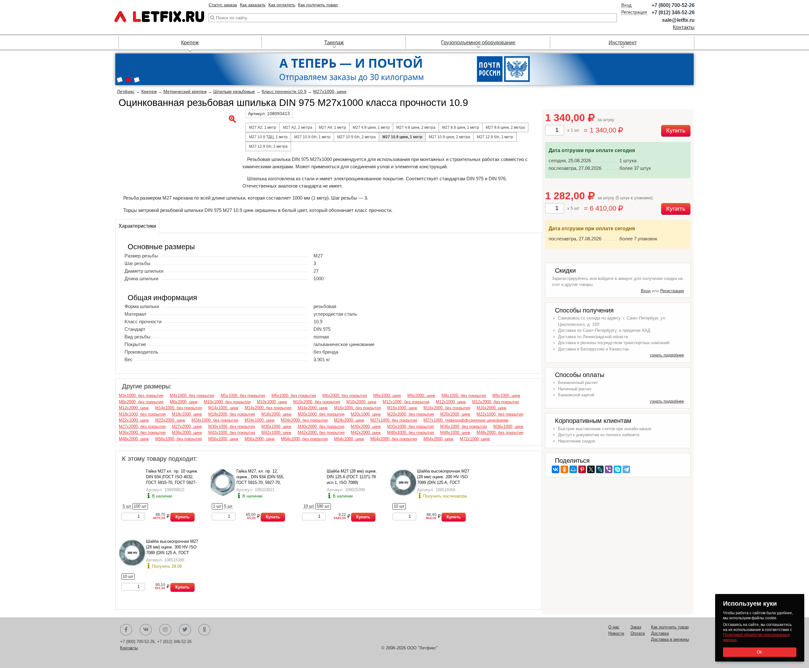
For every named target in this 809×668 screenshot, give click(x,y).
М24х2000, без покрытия (304, 420)
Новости (616, 633)
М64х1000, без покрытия (304, 438)
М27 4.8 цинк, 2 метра (415, 127)
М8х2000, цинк (184, 401)
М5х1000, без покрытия (243, 395)
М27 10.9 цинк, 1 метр (402, 137)
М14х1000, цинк (223, 407)
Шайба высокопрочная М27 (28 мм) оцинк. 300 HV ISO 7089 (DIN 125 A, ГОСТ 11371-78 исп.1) (172, 547)
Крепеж (190, 42)
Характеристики (137, 226)
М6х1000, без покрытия (293, 395)
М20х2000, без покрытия (410, 414)
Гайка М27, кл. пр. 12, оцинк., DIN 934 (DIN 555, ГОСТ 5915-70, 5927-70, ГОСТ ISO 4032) (260, 477)
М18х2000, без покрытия (231, 414)
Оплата (637, 633)
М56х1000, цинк (223, 438)
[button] (119, 80)
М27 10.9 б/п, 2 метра (356, 137)
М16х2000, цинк (492, 407)
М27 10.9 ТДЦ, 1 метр (268, 137)
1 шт (217, 506)
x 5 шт (573, 208)
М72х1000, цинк (475, 438)
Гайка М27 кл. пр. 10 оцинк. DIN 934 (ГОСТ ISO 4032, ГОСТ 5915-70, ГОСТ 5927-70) (172, 477)
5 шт (127, 506)
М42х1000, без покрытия (231, 432)
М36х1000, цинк (508, 426)
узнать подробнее (667, 355)
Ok (760, 652)
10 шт (308, 506)
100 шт (140, 506)
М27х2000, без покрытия (142, 426)
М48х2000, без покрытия (500, 432)
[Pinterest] (582, 469)
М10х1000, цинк (272, 401)
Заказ (635, 627)
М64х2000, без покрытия (393, 438)
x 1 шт (573, 130)
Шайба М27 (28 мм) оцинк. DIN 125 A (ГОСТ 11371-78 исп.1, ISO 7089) (352, 477)
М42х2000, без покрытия (321, 432)
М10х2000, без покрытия (316, 401)
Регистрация (634, 12)
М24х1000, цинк (260, 420)
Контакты (684, 27)
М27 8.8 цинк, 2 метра (505, 127)
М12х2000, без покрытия (495, 401)
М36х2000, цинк (187, 432)
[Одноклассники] (564, 469)
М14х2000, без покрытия (268, 407)
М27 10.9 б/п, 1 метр (312, 137)
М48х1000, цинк (455, 432)
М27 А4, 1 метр (332, 127)
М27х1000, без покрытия (393, 420)
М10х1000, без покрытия (227, 401)
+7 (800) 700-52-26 (673, 5)
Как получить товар (318, 4)
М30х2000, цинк (366, 426)
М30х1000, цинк (276, 426)
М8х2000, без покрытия (141, 401)
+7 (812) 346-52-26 (673, 12)
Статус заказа (223, 4)
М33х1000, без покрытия (410, 426)
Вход (626, 5)
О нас (613, 627)
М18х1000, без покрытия (142, 414)
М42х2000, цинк (366, 432)
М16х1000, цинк (402, 407)
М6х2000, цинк (421, 395)
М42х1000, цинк (276, 432)
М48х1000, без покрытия (410, 432)
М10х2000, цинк (361, 401)
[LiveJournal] (600, 469)
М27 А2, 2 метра (297, 127)
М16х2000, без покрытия (446, 407)
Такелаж (334, 42)
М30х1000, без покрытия (231, 426)
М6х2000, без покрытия (344, 395)
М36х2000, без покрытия (142, 432)
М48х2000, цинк (134, 438)
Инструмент (623, 42)
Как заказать (252, 4)
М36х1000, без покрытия (463, 426)
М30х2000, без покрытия (321, 426)
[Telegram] (626, 469)
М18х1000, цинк (187, 414)
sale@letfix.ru (678, 20)
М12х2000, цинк (134, 407)
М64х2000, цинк (438, 438)
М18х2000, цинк (276, 414)
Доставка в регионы (670, 639)
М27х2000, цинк (187, 426)
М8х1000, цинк (506, 395)
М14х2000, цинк (313, 407)
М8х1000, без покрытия (463, 395)
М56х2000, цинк (260, 438)
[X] (591, 469)
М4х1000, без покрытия (192, 395)
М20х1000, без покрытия (321, 414)
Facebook (126, 629)
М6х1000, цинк (387, 395)
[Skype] (617, 469)
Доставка (660, 633)
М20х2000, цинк (455, 414)
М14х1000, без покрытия (178, 407)
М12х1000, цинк (451, 401)
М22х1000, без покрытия (500, 414)
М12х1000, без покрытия (406, 401)
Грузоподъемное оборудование (478, 42)
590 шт (323, 506)
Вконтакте (146, 629)
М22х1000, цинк (134, 420)
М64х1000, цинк (349, 438)
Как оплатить (281, 4)
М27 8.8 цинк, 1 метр (460, 127)
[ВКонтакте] (555, 469)
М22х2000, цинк (170, 420)
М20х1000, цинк (366, 414)
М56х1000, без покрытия (178, 438)
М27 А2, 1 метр (262, 127)
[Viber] (608, 469)
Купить (182, 517)
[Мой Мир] (573, 469)
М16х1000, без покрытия (357, 407)
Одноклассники (204, 629)
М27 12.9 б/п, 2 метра (268, 146)
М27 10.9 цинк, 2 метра (449, 137)
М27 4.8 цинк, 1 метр (371, 127)
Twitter (185, 629)
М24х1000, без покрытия (215, 420)
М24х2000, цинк (349, 420)
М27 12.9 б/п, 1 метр (495, 137)
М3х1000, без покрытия (141, 395)
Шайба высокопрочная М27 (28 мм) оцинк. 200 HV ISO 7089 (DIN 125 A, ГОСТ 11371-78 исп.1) (443, 477)
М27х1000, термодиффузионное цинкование (465, 420)
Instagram (165, 629)
